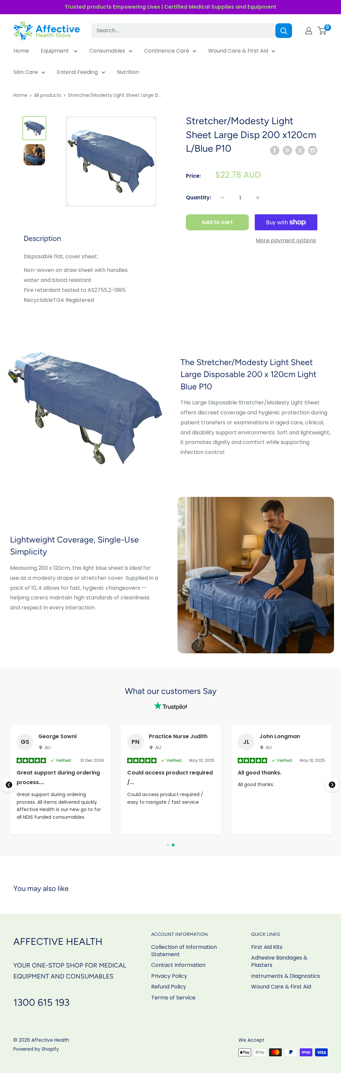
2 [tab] (173, 845)
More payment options (286, 240)
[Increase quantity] (258, 198)
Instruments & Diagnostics (285, 976)
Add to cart (217, 222)
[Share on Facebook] (274, 150)
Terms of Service (173, 997)
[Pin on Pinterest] (287, 150)
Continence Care (166, 51)
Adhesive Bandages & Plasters (279, 961)
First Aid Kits (266, 947)
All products (47, 95)
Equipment (55, 51)
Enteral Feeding (77, 72)
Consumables (107, 51)
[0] (322, 31)
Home (21, 51)
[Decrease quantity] (222, 198)
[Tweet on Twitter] (300, 150)
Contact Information (178, 965)
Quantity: (198, 197)
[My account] (308, 30)
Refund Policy (168, 986)
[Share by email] (312, 150)
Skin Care (25, 72)
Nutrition (128, 72)
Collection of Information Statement (184, 950)
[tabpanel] (171, 780)
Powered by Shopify (36, 1049)
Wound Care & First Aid (238, 51)
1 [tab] (168, 845)
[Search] (283, 30)
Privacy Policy (169, 976)
